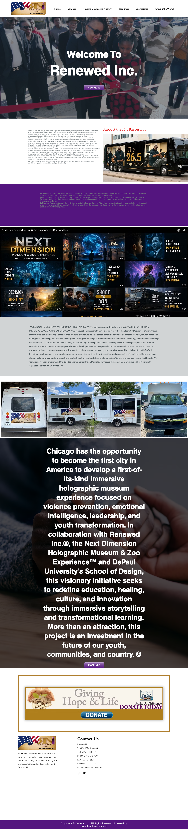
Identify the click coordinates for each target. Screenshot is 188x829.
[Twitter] (84, 773)
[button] (24, 409)
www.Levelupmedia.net (94, 826)
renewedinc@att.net (94, 767)
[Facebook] (79, 773)
